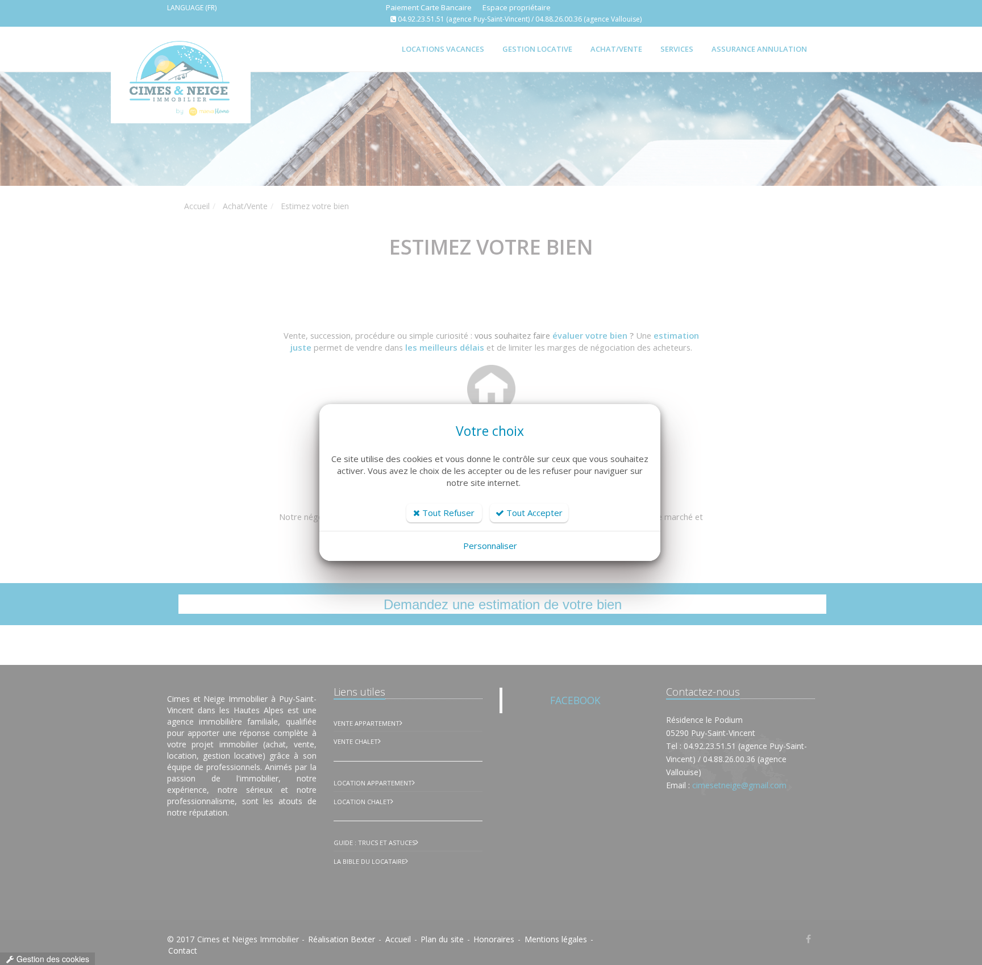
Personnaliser (490, 545)
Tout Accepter (533, 512)
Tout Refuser (447, 512)
